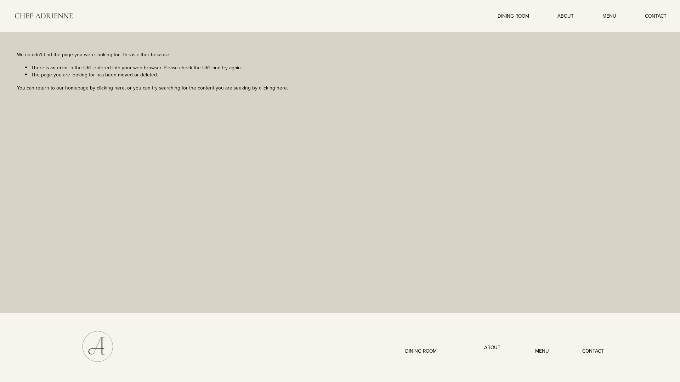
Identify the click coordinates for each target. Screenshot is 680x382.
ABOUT (565, 15)
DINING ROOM (513, 15)
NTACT (596, 350)
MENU (609, 15)
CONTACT (656, 15)
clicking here (111, 87)
